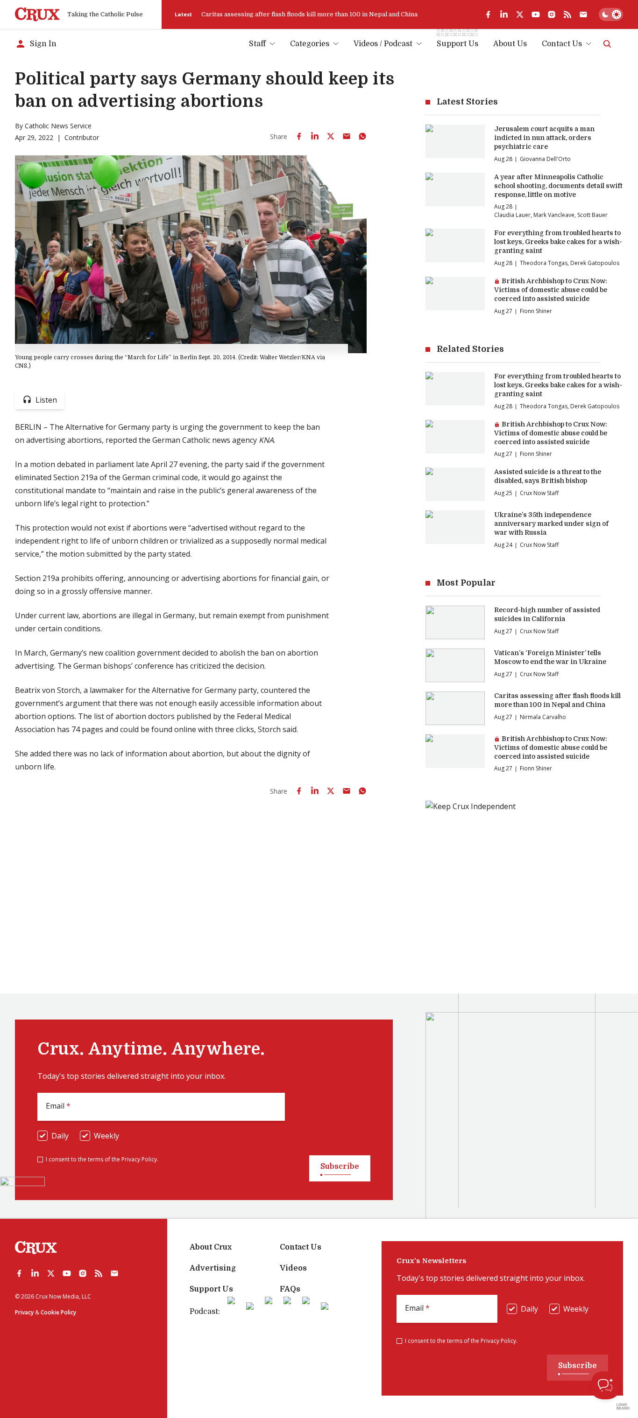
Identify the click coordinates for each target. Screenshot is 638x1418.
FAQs (290, 1289)
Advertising (213, 1268)
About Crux (211, 1247)
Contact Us (562, 44)
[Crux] (37, 14)
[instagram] (552, 14)
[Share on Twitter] (331, 136)
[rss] (567, 14)
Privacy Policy (139, 1159)
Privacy (24, 1312)
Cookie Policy (58, 1312)
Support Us (211, 1289)
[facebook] (488, 14)
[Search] (607, 44)
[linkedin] (504, 14)
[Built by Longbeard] (623, 1406)
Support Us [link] (457, 44)
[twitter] (520, 14)
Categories (309, 44)
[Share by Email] (346, 136)
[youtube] (536, 14)
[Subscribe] (583, 14)
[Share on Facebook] (299, 136)
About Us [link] (510, 44)
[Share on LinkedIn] (315, 136)
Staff (257, 44)
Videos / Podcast (383, 44)
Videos (293, 1268)
